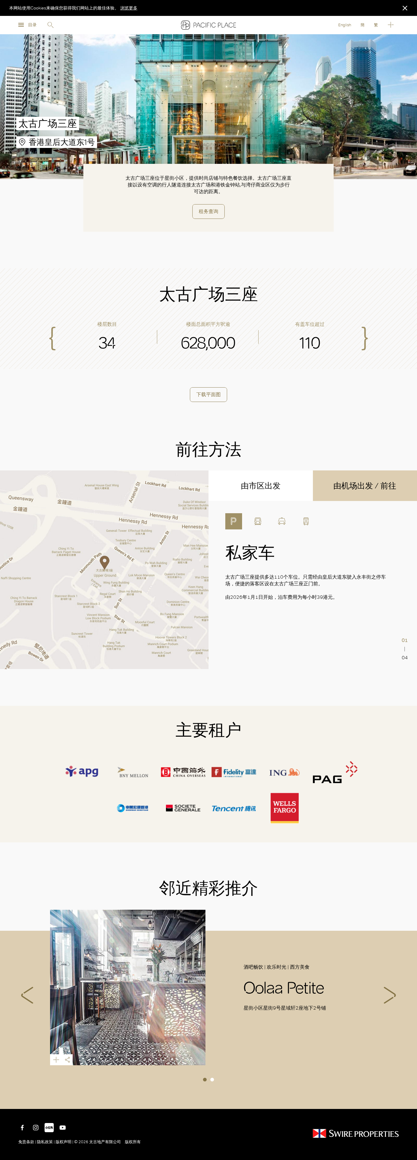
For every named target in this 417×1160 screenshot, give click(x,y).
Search (50, 25)
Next (390, 995)
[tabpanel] (208, 987)
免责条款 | (27, 1142)
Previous (27, 995)
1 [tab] (205, 1079)
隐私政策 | (46, 1142)
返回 (408, 1100)
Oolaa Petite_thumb (127, 987)
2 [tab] (212, 1079)
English (344, 25)
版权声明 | (64, 1142)
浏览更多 (128, 8)
